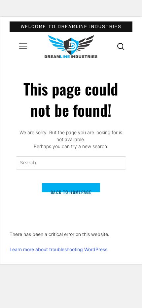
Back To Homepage (71, 191)
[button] (23, 46)
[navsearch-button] (120, 46)
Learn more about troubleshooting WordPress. (59, 249)
